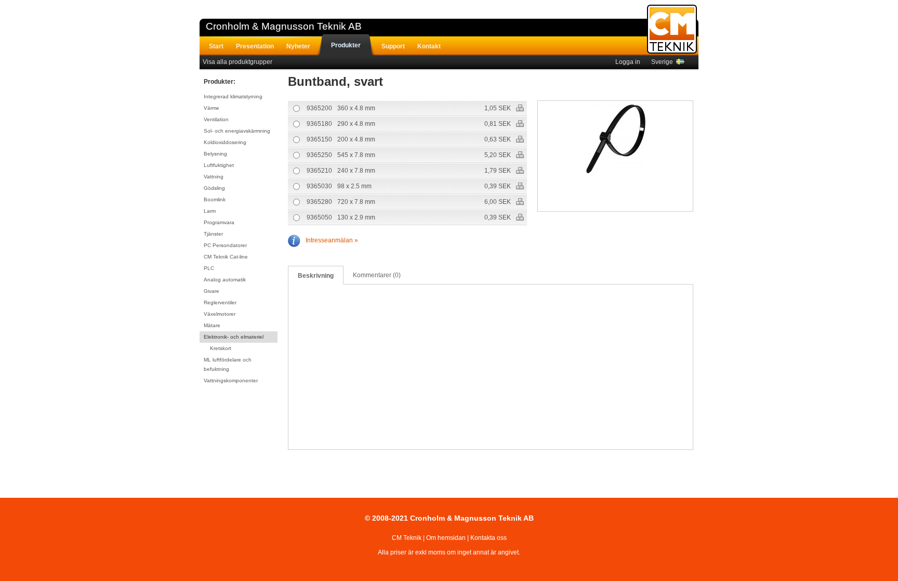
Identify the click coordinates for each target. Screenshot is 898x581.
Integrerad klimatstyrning (233, 96)
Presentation (255, 46)
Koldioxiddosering (225, 142)
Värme (211, 108)
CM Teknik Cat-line (226, 257)
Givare (211, 291)
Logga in (627, 62)
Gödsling (214, 188)
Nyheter (298, 46)
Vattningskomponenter (231, 380)
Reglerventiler (220, 302)
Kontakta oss (488, 537)
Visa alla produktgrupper (237, 62)
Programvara (219, 222)
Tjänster (213, 234)
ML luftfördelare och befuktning (228, 364)
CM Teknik (406, 537)
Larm (210, 211)
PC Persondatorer (225, 245)
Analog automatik (225, 279)
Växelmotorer (219, 314)
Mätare (212, 325)
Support (393, 46)
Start (216, 46)
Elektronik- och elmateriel (233, 337)
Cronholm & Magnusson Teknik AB (284, 26)
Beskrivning (316, 275)
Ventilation (216, 119)
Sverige (663, 62)
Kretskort (220, 348)
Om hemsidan (446, 537)
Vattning (213, 176)
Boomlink (215, 199)
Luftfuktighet (219, 165)
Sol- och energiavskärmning (237, 131)
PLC (209, 268)
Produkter (346, 45)
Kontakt (429, 46)
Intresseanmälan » (332, 240)
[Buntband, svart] (616, 140)
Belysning (215, 154)
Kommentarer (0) (377, 275)
